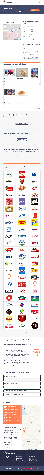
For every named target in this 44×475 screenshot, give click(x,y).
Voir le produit (9, 83)
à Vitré (9, 427)
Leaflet (15, 39)
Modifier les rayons (21, 139)
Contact (30, 458)
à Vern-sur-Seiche (11, 414)
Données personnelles (33, 460)
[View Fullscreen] (23, 406)
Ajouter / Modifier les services (21, 123)
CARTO (40, 449)
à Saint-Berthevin (11, 420)
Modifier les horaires (28, 39)
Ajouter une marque (21, 332)
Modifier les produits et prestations (21, 157)
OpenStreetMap (19, 39)
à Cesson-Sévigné (11, 417)
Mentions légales (32, 459)
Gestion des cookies (33, 462)
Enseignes (18, 459)
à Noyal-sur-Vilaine (11, 409)
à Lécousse (10, 412)
